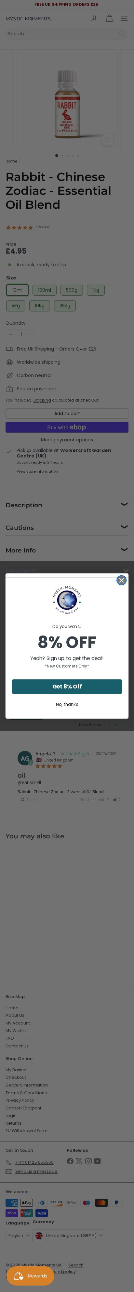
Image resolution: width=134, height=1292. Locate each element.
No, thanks (67, 704)
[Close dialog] (121, 580)
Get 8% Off (67, 686)
